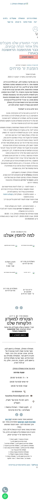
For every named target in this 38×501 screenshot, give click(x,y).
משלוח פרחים (9, 443)
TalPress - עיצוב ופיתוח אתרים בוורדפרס (23, 465)
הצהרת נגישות (23, 439)
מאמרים (28, 458)
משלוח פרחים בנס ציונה (11, 448)
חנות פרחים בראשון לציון (19, 441)
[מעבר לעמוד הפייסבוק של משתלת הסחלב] (16, 307)
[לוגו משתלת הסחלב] (19, 8)
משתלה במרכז (11, 456)
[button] (32, 18)
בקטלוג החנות (8, 194)
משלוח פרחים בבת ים (19, 450)
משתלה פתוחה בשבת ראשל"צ (19, 454)
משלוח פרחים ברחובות (12, 445)
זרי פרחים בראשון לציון (24, 456)
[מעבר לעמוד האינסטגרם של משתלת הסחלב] (21, 307)
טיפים (29, 65)
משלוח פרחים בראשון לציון (24, 443)
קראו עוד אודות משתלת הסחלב (24, 368)
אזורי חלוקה (11, 458)
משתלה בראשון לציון (27, 445)
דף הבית (35, 65)
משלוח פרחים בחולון (27, 448)
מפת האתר (20, 458)
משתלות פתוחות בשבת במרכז (19, 452)
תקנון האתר (14, 439)
